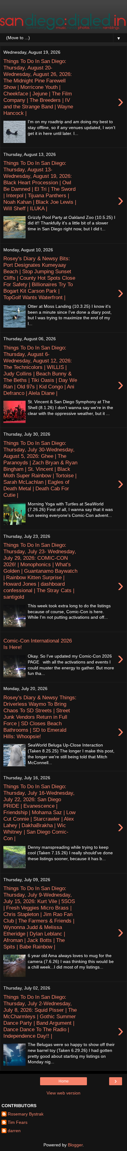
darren (14, 1130)
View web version (63, 1092)
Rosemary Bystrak (25, 1113)
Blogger (75, 1144)
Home (64, 1081)
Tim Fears (17, 1122)
